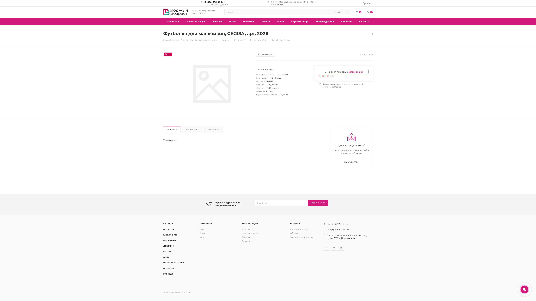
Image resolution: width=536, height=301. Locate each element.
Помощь (295, 224)
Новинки (169, 229)
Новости (168, 268)
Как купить (213, 130)
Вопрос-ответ (193, 130)
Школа (167, 251)
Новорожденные (173, 263)
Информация (250, 224)
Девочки (168, 246)
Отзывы (202, 233)
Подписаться (318, 203)
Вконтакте (327, 248)
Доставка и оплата (250, 233)
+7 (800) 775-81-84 (213, 2)
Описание (172, 130)
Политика (246, 237)
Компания (205, 224)
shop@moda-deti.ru (338, 229)
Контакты (203, 237)
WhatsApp (341, 248)
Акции (167, 257)
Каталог (168, 224)
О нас (201, 229)
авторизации (355, 72)
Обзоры (294, 233)
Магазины (246, 229)
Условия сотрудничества (302, 237)
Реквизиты (247, 241)
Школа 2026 (170, 235)
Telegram (334, 248)
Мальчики (169, 240)
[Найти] (347, 12)
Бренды (168, 274)
